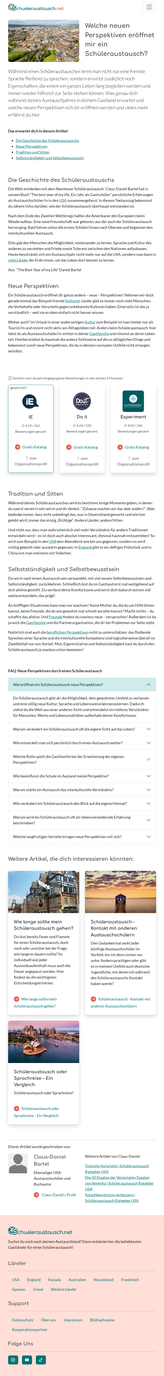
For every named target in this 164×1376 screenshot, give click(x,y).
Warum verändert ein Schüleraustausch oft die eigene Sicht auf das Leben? (74, 729)
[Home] (36, 7)
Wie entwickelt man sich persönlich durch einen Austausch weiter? (68, 742)
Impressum (73, 1320)
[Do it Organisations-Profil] (82, 401)
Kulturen (72, 300)
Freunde (55, 616)
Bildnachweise (102, 1320)
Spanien (18, 1289)
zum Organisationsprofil (31, 461)
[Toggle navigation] (149, 7)
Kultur (90, 322)
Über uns (48, 1320)
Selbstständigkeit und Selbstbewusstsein (50, 158)
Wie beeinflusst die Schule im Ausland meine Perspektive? (61, 776)
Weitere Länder (64, 1289)
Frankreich (130, 1279)
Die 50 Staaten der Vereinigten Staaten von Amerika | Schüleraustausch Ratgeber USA (119, 1183)
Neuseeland (104, 1279)
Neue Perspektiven (31, 146)
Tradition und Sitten (32, 152)
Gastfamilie (99, 333)
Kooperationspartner (29, 1329)
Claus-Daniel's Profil (58, 1194)
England (85, 547)
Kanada (54, 1279)
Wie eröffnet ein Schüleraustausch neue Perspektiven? (58, 684)
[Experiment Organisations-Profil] (133, 401)
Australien (77, 1279)
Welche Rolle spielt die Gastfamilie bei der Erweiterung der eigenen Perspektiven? (68, 759)
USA (63, 200)
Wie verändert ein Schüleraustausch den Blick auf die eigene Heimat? (70, 803)
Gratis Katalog (34, 447)
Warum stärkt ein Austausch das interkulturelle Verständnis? (63, 789)
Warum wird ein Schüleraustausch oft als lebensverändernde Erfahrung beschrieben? (71, 820)
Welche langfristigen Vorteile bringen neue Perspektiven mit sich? (67, 836)
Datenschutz (22, 1320)
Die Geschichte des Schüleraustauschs (47, 140)
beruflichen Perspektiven (67, 632)
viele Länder (18, 260)
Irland (38, 1289)
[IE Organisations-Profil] (31, 401)
